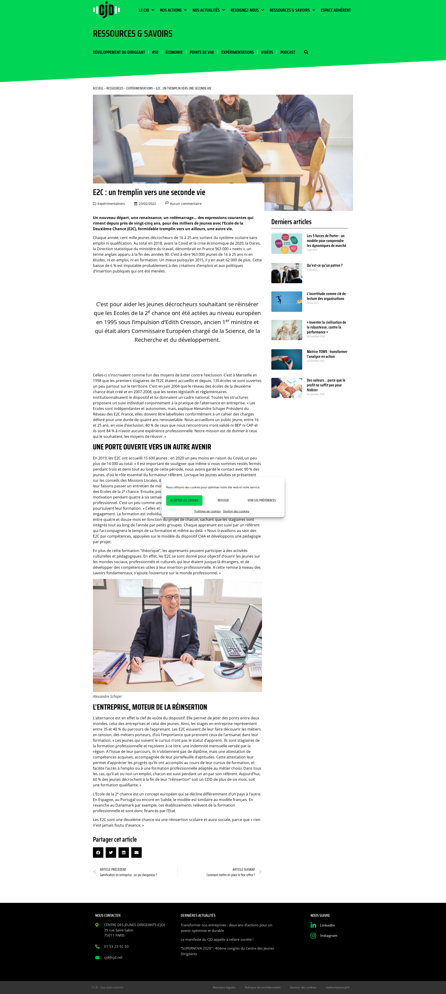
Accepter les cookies (184, 500)
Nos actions (171, 10)
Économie (174, 52)
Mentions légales (224, 987)
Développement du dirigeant (119, 52)
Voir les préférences (262, 500)
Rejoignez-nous (245, 10)
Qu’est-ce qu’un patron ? (325, 265)
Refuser (223, 500)
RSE (155, 52)
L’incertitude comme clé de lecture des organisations (326, 296)
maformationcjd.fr (338, 987)
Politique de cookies (207, 511)
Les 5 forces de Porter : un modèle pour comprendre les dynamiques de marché (326, 241)
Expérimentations (237, 52)
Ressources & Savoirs (290, 10)
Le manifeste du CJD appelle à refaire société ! (217, 939)
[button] (306, 52)
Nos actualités (206, 10)
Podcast (287, 52)
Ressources (114, 88)
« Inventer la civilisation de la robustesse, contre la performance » (326, 327)
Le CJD (144, 10)
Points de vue (202, 52)
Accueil (98, 88)
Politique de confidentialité (263, 987)
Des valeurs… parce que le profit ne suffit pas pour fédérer (326, 385)
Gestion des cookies (236, 511)
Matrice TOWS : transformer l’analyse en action (327, 354)
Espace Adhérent (336, 10)
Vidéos (267, 52)
